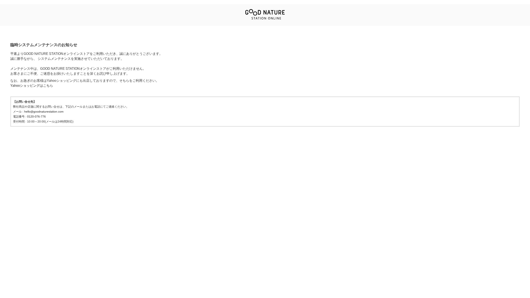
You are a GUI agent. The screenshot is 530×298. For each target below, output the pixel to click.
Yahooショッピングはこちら (31, 85)
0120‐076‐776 (36, 116)
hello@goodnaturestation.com (44, 111)
